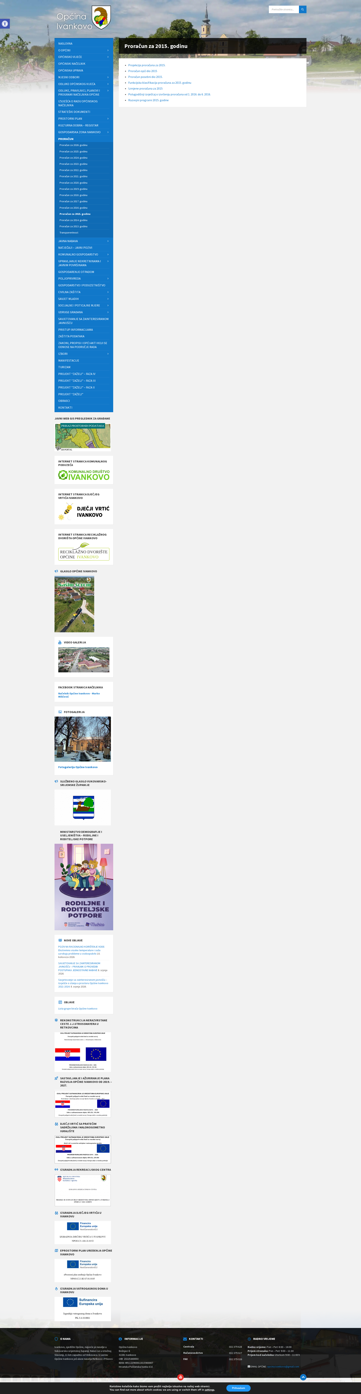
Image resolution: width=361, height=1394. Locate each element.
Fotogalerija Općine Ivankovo (78, 767)
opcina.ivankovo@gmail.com (283, 1366)
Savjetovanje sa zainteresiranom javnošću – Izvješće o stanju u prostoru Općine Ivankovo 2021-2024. (83, 983)
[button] (5, 24)
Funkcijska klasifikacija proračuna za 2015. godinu (159, 82)
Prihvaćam (238, 1388)
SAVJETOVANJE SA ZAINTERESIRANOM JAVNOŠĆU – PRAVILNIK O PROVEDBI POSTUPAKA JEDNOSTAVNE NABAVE (79, 967)
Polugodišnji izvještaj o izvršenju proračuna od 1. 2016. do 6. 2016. (169, 94)
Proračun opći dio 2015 (142, 71)
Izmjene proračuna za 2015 (145, 88)
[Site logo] (83, 30)
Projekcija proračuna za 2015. (146, 65)
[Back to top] (303, 1377)
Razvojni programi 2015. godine (148, 100)
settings (209, 1390)
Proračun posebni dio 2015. (145, 77)
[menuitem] (83, 43)
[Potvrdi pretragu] (302, 9)
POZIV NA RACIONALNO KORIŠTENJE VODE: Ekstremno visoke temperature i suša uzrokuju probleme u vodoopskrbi (81, 950)
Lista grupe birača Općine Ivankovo (77, 1008)
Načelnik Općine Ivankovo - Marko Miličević (79, 695)
